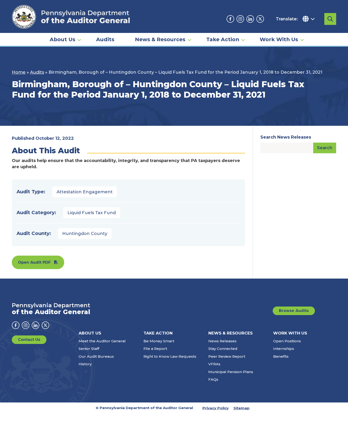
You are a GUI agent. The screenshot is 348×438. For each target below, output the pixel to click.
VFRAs (214, 364)
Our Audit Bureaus (96, 356)
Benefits (281, 356)
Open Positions (287, 341)
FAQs (213, 379)
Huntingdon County (84, 233)
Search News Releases (285, 137)
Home (19, 72)
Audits (105, 39)
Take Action (222, 39)
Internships (283, 348)
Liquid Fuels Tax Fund (91, 212)
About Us (62, 39)
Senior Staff (89, 348)
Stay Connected (222, 348)
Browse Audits (294, 310)
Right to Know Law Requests (169, 356)
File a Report (155, 348)
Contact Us (29, 339)
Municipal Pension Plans (230, 372)
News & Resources (160, 39)
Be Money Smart (158, 341)
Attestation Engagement (85, 191)
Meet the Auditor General (102, 341)
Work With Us (279, 39)
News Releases (222, 341)
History (85, 364)
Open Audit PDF (34, 262)
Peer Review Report (226, 356)
